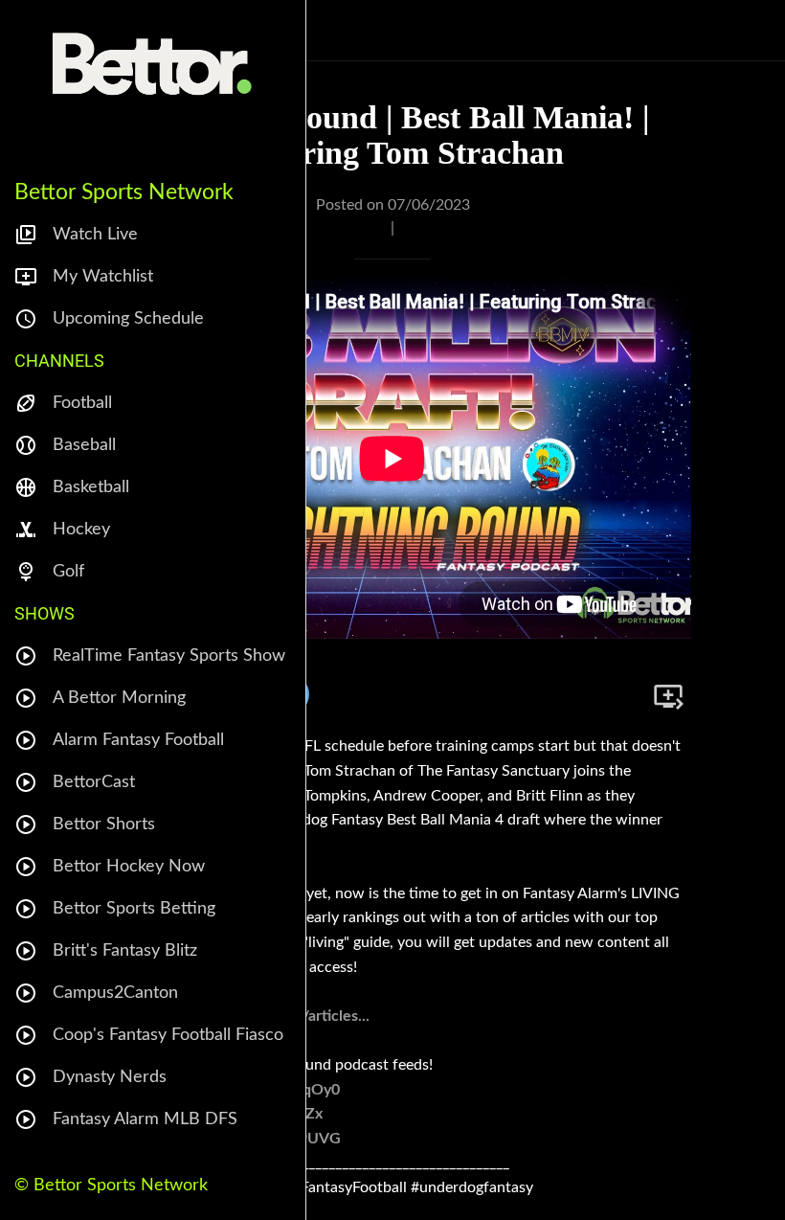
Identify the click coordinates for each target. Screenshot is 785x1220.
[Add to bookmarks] (668, 696)
